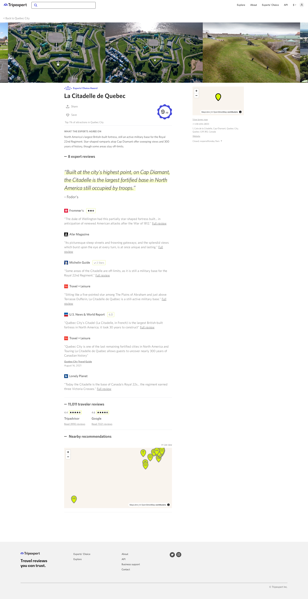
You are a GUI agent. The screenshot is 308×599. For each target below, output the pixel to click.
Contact (126, 569)
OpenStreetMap (148, 504)
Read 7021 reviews (102, 423)
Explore (241, 4)
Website (196, 136)
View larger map (200, 119)
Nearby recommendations (89, 436)
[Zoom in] (68, 452)
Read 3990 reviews (74, 423)
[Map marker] (143, 453)
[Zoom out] (68, 456)
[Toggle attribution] (168, 505)
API (286, 4)
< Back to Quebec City (16, 18)
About (253, 4)
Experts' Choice (270, 4)
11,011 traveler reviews (86, 404)
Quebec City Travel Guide (78, 361)
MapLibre (134, 504)
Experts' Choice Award (85, 88)
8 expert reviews (81, 156)
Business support (131, 564)
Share (74, 106)
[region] (118, 478)
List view (167, 444)
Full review (159, 223)
